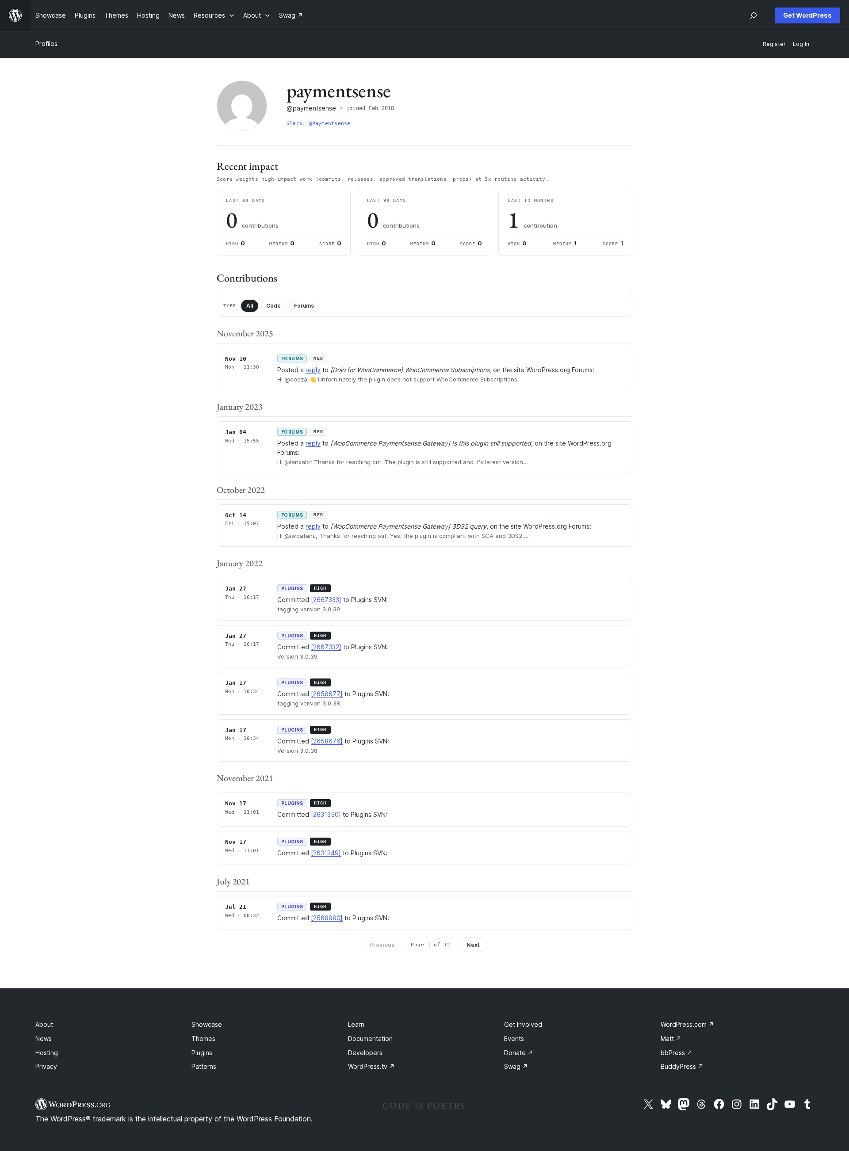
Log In (801, 44)
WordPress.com (687, 1024)
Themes (203, 1038)
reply (313, 370)
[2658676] (327, 741)
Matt (671, 1038)
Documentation (370, 1038)
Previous (382, 944)
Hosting (46, 1052)
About (44, 1024)
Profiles (46, 43)
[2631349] (326, 853)
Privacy (46, 1066)
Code (273, 305)
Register (774, 44)
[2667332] (326, 647)
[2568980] (327, 918)
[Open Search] (753, 15)
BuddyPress (682, 1066)
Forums (304, 305)
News (43, 1038)
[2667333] (326, 599)
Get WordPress (807, 15)
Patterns (203, 1066)
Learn (356, 1024)
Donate (518, 1052)
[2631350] (326, 814)
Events (514, 1038)
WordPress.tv (371, 1066)
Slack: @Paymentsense (318, 123)
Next (473, 944)
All (249, 305)
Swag (516, 1066)
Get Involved (523, 1024)
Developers (365, 1052)
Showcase (206, 1024)
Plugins (201, 1052)
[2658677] (327, 693)
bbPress (676, 1052)
